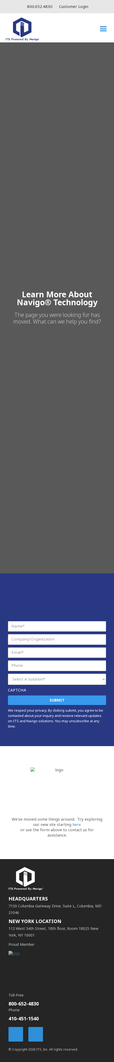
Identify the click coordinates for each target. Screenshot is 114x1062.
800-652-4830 (23, 1003)
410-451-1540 (23, 1018)
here (76, 825)
